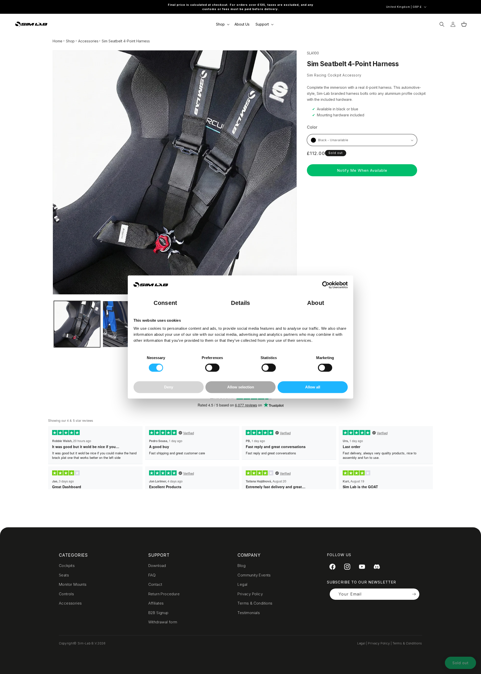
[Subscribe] (413, 594)
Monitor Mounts (73, 584)
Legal (242, 584)
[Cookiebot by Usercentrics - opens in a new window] (326, 285)
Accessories (88, 41)
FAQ (152, 575)
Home (57, 41)
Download (157, 565)
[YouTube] (362, 566)
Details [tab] (240, 303)
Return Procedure (164, 594)
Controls (66, 594)
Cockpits (67, 565)
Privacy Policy (250, 594)
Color (312, 127)
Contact (155, 584)
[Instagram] (347, 566)
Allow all (312, 387)
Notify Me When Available (362, 170)
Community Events (254, 575)
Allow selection (240, 387)
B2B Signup (158, 612)
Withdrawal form (162, 622)
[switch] (212, 368)
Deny (168, 387)
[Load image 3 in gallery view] (126, 324)
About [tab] (315, 303)
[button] (222, 24)
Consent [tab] (165, 303)
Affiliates (156, 603)
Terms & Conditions (254, 603)
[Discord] (376, 566)
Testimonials (248, 612)
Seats (64, 575)
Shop (70, 41)
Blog (241, 565)
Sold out (460, 662)
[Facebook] (332, 566)
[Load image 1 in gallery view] (77, 324)
